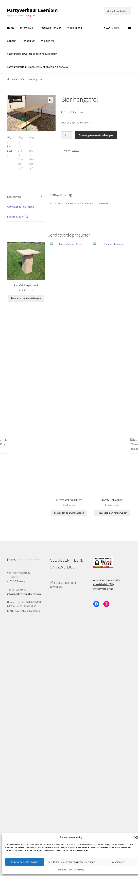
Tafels (23, 79)
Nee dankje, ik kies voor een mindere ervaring (71, 862)
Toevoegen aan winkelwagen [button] (26, 298)
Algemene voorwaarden (106, 580)
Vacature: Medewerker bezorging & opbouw (32, 53)
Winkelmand (74, 27)
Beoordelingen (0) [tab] (17, 216)
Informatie (26, 27)
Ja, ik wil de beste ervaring (24, 862)
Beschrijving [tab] (14, 196)
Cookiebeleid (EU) (103, 584)
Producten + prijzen (50, 27)
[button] (135, 837)
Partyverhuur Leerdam (32, 10)
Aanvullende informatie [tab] (20, 206)
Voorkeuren (118, 862)
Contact (11, 40)
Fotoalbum (28, 40)
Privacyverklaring (76, 869)
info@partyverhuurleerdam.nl (24, 594)
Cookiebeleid (62, 869)
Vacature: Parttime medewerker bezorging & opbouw (37, 66)
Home (10, 27)
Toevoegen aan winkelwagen (95, 135)
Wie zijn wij (47, 40)
